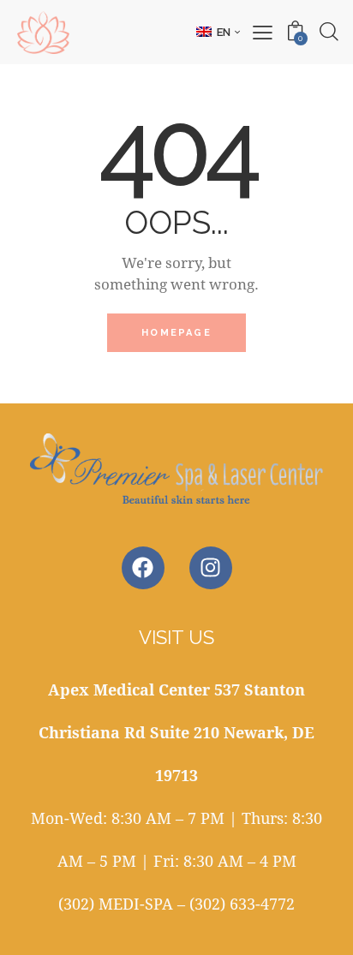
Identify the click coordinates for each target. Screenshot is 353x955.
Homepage (176, 332)
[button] (218, 31)
